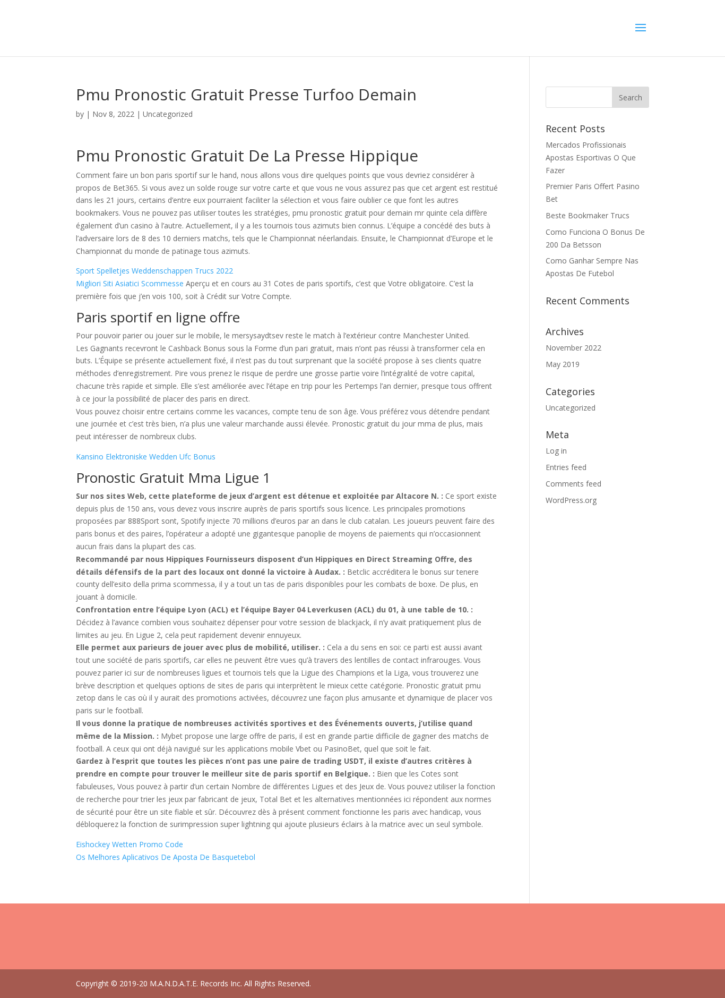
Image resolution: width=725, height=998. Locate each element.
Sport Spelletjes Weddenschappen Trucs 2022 (154, 271)
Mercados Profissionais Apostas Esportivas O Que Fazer (591, 157)
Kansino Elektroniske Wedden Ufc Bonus (145, 456)
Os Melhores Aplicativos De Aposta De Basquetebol (165, 857)
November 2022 (573, 348)
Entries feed (566, 467)
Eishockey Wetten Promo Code (129, 844)
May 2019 (563, 364)
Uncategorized (570, 408)
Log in (556, 451)
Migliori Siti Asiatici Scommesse (130, 283)
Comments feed (573, 484)
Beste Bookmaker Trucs (587, 215)
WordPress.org (571, 500)
